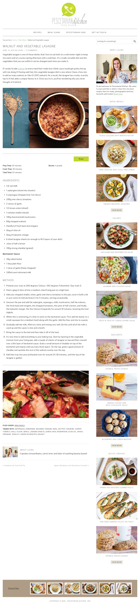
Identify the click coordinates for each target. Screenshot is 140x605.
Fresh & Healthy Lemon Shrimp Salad (117, 320)
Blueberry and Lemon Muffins (117, 439)
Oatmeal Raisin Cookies (117, 369)
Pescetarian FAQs (76, 32)
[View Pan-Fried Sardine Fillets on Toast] (116, 505)
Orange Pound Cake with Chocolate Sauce (117, 404)
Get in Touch (99, 32)
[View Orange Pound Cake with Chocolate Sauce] (116, 387)
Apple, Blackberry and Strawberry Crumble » (71, 465)
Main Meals (22, 40)
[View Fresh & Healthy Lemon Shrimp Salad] (116, 304)
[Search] (134, 41)
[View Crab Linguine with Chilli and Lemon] (116, 153)
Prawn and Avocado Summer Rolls (117, 487)
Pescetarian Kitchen (76, 601)
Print (81, 159)
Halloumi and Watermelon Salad (117, 252)
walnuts (21, 68)
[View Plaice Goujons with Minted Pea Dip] (116, 119)
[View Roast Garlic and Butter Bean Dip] (72, 588)
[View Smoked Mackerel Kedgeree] (116, 188)
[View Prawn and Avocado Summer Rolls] (116, 471)
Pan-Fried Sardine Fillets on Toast (117, 522)
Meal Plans (54, 32)
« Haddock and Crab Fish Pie (14, 465)
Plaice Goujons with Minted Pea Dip (117, 135)
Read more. (118, 94)
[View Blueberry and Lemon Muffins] (116, 423)
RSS (89, 601)
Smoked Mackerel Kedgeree (116, 204)
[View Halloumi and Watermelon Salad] (116, 236)
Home (15, 40)
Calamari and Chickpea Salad (117, 286)
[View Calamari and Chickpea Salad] (116, 270)
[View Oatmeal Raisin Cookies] (116, 352)
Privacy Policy (13, 588)
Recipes (37, 32)
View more (117, 210)
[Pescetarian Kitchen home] (70, 14)
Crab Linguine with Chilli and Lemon (117, 170)
